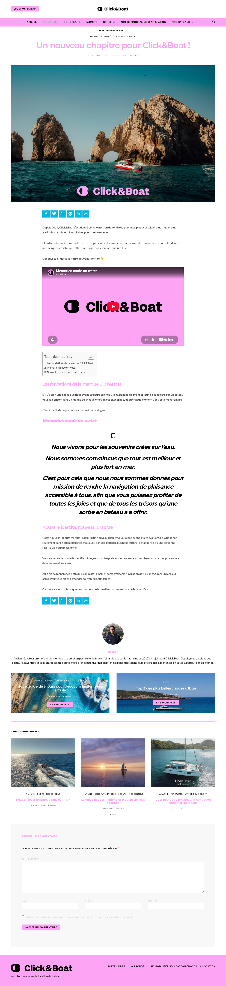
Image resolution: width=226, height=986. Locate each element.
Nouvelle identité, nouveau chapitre (67, 372)
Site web (152, 901)
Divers (165, 682)
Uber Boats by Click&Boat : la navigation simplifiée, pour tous (183, 801)
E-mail (89, 900)
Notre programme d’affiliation (143, 21)
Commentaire (29, 859)
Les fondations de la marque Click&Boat (70, 363)
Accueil (32, 21)
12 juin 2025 (160, 694)
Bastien (134, 55)
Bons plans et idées (105, 794)
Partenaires (116, 966)
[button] (89, 357)
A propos (137, 966)
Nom (25, 900)
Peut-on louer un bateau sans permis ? (43, 799)
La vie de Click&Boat (125, 36)
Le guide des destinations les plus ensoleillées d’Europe (113, 801)
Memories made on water (61, 367)
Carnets (91, 21)
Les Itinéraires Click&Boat (71, 680)
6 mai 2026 (177, 809)
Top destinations (111, 30)
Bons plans (72, 21)
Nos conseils (53, 794)
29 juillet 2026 (37, 805)
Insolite (122, 794)
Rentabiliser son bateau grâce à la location (182, 966)
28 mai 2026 (107, 809)
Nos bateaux (181, 21)
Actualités (50, 21)
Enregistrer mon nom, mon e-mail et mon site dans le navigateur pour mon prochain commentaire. (80, 917)
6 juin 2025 (54, 696)
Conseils (109, 21)
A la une (94, 36)
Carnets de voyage (44, 680)
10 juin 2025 (94, 55)
